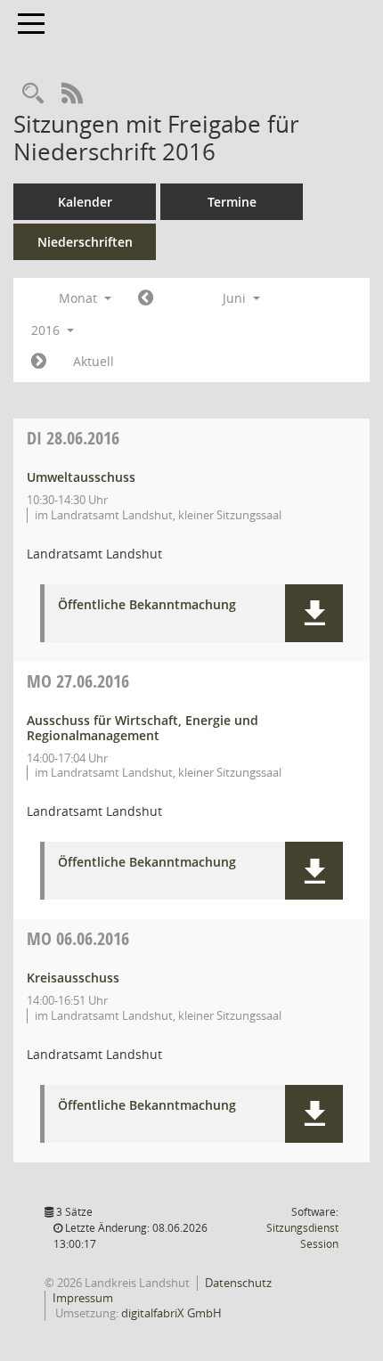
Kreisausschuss (73, 977)
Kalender (85, 201)
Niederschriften (85, 241)
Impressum (83, 1298)
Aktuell (93, 361)
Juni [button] (236, 297)
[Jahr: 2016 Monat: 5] (146, 298)
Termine (232, 201)
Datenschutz (238, 1283)
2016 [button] (47, 330)
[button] (314, 613)
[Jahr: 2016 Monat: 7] (39, 362)
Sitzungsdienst (302, 1235)
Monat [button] (80, 297)
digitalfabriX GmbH (171, 1313)
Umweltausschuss (81, 477)
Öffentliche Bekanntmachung (147, 605)
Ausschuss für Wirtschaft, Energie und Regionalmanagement (142, 728)
